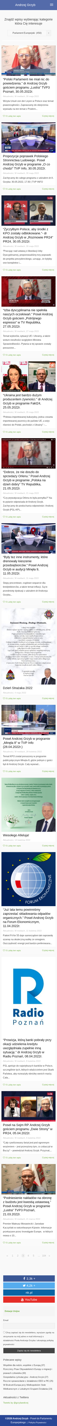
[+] (28, 60)
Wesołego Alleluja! (16, 835)
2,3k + (30, 1278)
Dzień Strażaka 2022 (17, 688)
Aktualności (8, 96)
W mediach (20, 96)
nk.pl (29, 1292)
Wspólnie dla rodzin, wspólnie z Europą (21, 1365)
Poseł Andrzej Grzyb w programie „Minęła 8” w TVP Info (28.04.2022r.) (26, 743)
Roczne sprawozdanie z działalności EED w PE (26, 1381)
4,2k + (30, 1285)
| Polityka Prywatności (36, 1422)
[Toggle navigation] (51, 4)
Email (5, 1320)
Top (51, 1410)
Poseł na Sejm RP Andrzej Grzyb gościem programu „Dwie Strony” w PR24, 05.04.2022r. (27, 1129)
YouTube (30, 1299)
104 (44, 1255)
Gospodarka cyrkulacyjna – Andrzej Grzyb (23, 1377)
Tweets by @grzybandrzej (15, 1403)
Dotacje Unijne (12, 1311)
